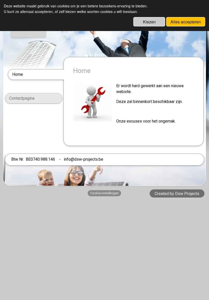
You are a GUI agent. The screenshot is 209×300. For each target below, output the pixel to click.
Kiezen (149, 22)
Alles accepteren (186, 22)
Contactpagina (21, 98)
